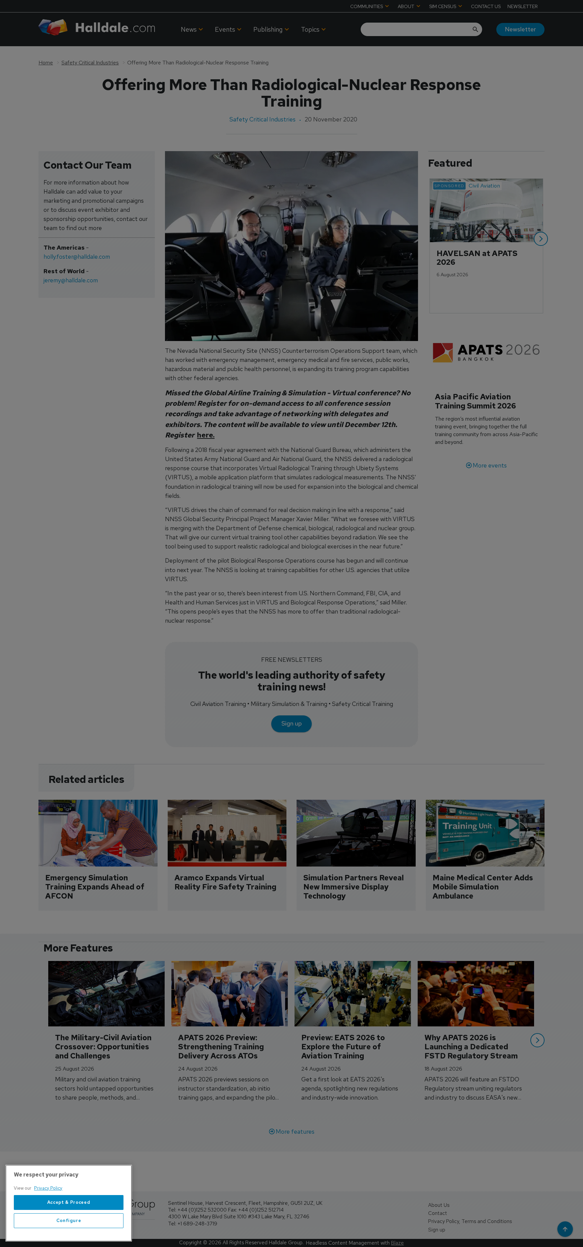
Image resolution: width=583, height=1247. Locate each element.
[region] (68, 1203)
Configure (68, 1220)
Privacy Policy (48, 1188)
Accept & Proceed (68, 1202)
